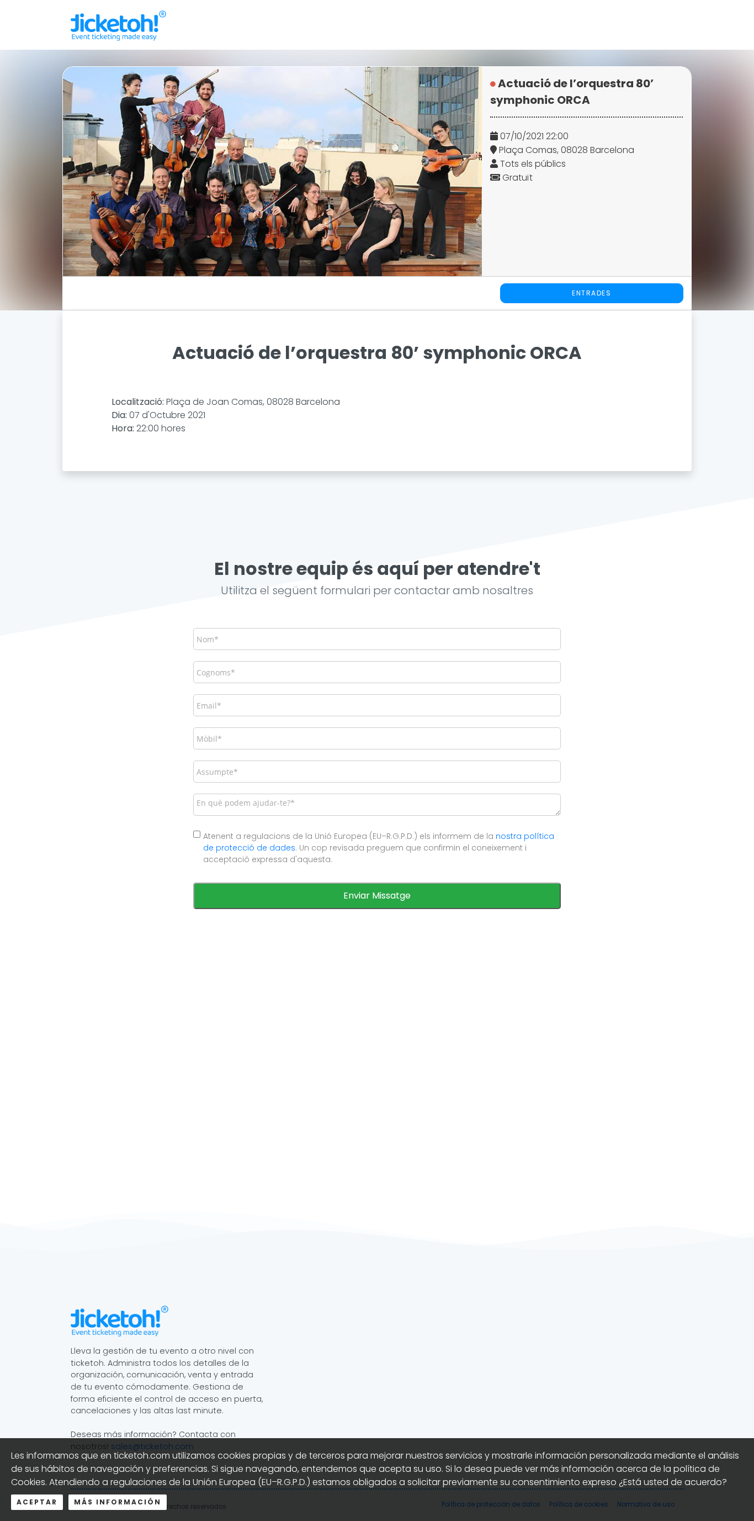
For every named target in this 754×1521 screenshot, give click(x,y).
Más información (117, 1502)
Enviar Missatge (377, 895)
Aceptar (37, 1502)
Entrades (591, 293)
